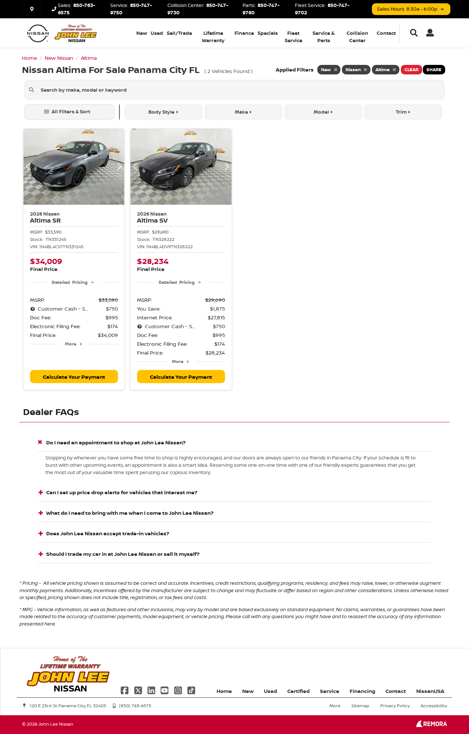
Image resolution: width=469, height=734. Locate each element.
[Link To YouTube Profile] (165, 689)
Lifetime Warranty (213, 37)
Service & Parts (324, 37)
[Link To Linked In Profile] (152, 689)
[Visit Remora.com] (431, 725)
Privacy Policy (395, 705)
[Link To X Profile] (138, 689)
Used (157, 33)
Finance (244, 33)
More (70, 344)
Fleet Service (293, 37)
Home (224, 690)
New (141, 33)
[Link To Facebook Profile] (125, 689)
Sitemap (360, 705)
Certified (298, 690)
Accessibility (434, 705)
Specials (268, 33)
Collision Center (357, 37)
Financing (362, 690)
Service (329, 690)
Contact (386, 33)
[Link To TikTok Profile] (191, 689)
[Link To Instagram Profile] (178, 689)
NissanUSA (430, 690)
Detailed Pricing (69, 282)
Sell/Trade (179, 33)
